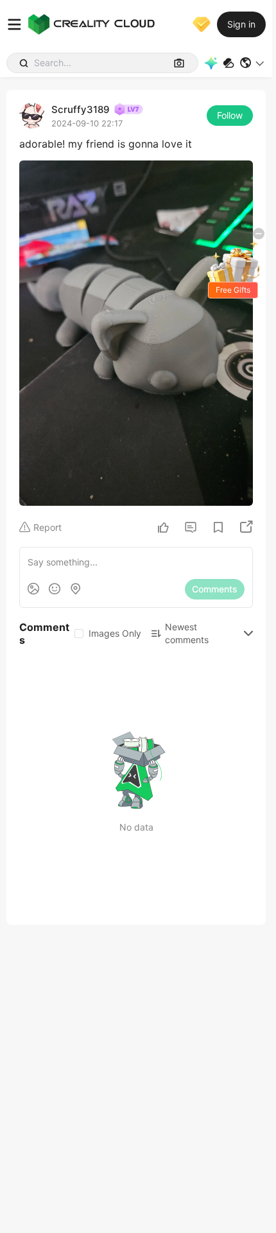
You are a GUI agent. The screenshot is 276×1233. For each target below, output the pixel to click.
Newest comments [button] (187, 633)
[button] (252, 62)
